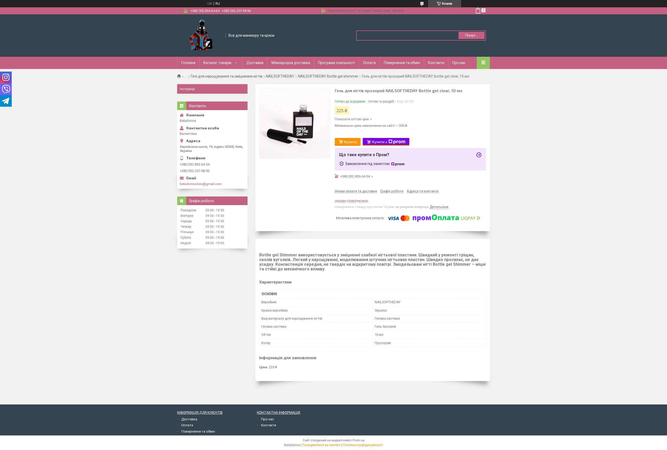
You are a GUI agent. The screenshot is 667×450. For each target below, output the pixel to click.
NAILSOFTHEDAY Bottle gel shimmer (328, 76)
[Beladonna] (201, 35)
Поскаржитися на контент (321, 445)
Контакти (436, 63)
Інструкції (187, 89)
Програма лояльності (336, 63)
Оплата (369, 63)
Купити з (379, 142)
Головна (188, 63)
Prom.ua (359, 440)
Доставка (254, 63)
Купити (350, 142)
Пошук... (471, 35)
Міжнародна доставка (290, 63)
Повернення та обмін (402, 63)
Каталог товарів (217, 63)
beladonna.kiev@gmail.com (201, 184)
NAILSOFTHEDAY (280, 76)
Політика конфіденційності (363, 445)
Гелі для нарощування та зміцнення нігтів (226, 76)
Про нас (459, 63)
